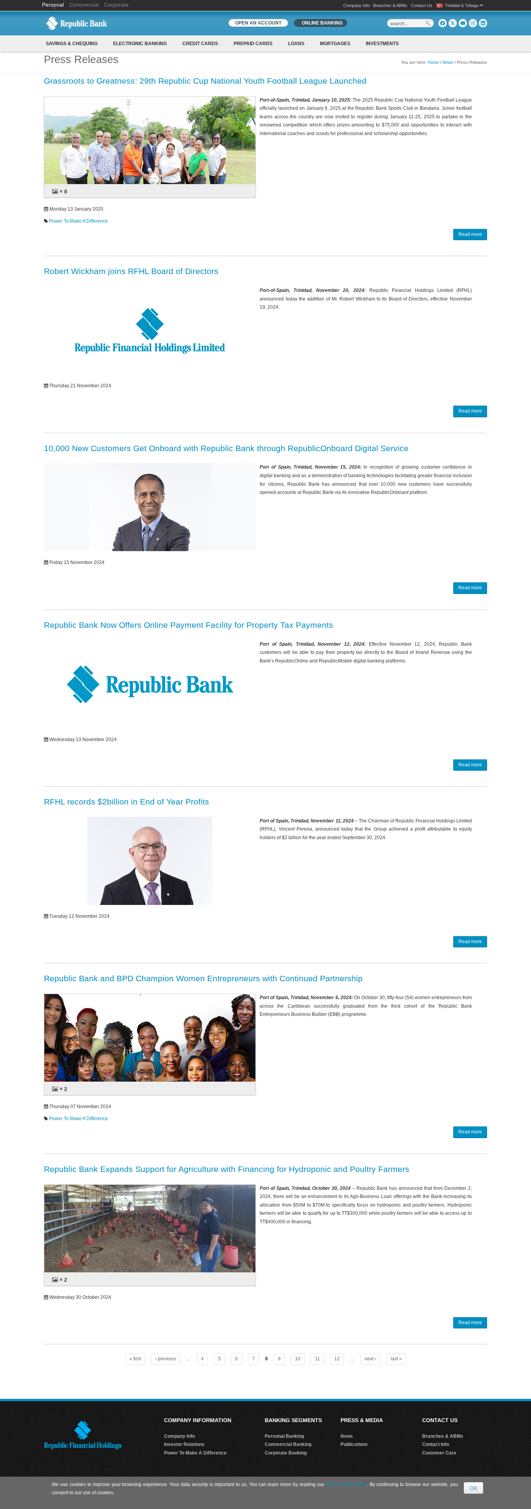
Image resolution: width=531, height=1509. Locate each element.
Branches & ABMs (390, 5)
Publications (354, 1444)
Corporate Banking (286, 1453)
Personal (53, 5)
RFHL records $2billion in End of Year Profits (126, 801)
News (447, 62)
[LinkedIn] (483, 23)
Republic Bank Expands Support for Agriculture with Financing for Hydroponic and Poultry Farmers (226, 1169)
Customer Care (439, 1453)
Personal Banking (284, 1436)
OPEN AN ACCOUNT (258, 23)
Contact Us (421, 5)
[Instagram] (473, 23)
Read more (470, 234)
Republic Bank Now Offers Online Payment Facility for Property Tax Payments (188, 624)
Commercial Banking (288, 1444)
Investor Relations (184, 1444)
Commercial (84, 5)
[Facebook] (442, 23)
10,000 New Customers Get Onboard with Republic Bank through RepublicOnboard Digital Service (226, 448)
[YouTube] (463, 23)
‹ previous (165, 1358)
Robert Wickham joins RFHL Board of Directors (131, 271)
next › (370, 1358)
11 (317, 1358)
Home (433, 62)
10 (297, 1358)
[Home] (76, 23)
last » (396, 1358)
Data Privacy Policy (346, 1484)
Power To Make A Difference (78, 221)
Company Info (356, 5)
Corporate (116, 5)
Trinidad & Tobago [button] (462, 5)
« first (135, 1358)
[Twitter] (453, 23)
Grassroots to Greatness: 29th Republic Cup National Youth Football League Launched (205, 80)
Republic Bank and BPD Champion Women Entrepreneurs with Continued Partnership (203, 978)
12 (337, 1358)
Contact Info (435, 1444)
